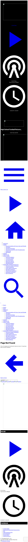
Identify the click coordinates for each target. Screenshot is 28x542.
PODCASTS (5, 243)
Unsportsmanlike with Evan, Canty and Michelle (16, 246)
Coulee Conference (10, 267)
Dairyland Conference (10, 269)
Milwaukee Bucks (9, 263)
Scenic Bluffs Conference (11, 268)
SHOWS (4, 244)
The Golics (8, 247)
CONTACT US (6, 254)
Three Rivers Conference (11, 270)
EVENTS (5, 253)
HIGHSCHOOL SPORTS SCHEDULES (10, 264)
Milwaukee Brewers (10, 262)
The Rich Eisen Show (10, 248)
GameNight (8, 252)
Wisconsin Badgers (10, 257)
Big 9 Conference (9, 273)
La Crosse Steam (9, 259)
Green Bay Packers (10, 261)
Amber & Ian (8, 251)
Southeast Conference (10, 272)
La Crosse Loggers (10, 258)
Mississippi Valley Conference (12, 265)
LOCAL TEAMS (6, 256)
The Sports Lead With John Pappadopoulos (15, 249)
